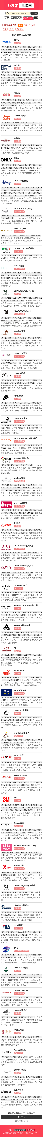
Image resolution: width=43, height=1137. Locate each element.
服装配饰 (19, 29)
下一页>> (21, 1117)
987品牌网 (20, 1133)
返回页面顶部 (20, 1130)
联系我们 (31, 1130)
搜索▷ (34, 13)
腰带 (11, 29)
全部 (20, 25)
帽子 (33, 25)
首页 (6, 18)
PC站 (10, 1130)
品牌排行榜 (16, 18)
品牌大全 (27, 18)
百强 (36, 18)
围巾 (27, 25)
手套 (4, 29)
